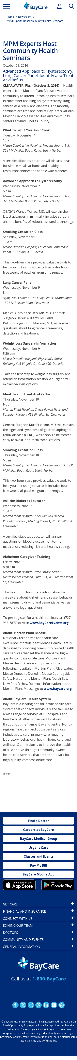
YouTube (54, 1005)
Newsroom (24, 16)
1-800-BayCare (49, 978)
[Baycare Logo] (35, 6)
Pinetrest (38, 1005)
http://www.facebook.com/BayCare (15, 1005)
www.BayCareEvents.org (49, 623)
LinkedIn (46, 1005)
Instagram (31, 1005)
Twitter (23, 1005)
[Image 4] (57, 884)
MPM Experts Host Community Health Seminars (35, 21)
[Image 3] (19, 884)
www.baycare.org (58, 688)
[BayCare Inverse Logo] (38, 964)
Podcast (61, 1005)
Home (10, 16)
